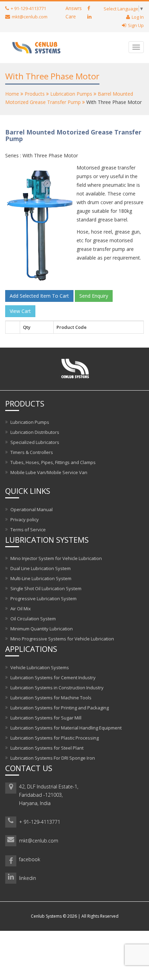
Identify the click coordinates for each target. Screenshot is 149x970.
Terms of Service (28, 529)
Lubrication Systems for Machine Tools (50, 697)
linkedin (27, 878)
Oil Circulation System (33, 618)
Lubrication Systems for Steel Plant (47, 748)
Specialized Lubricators (34, 442)
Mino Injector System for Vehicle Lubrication (56, 558)
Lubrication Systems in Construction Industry (57, 687)
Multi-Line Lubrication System (40, 578)
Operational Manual (31, 509)
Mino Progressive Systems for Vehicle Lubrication (62, 639)
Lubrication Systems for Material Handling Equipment (66, 728)
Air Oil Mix (20, 608)
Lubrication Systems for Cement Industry (53, 677)
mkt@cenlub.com (38, 840)
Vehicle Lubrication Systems (39, 667)
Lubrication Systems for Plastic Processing (54, 738)
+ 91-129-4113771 (39, 822)
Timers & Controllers (31, 452)
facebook (29, 859)
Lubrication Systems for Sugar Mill (45, 718)
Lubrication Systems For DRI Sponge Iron (52, 758)
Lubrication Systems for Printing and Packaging (59, 708)
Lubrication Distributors (34, 432)
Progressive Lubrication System (43, 598)
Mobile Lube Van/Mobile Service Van (48, 472)
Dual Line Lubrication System (40, 568)
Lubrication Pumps (71, 93)
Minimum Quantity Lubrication (41, 629)
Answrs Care (73, 12)
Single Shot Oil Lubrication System (45, 588)
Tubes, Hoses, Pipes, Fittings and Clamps (53, 462)
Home (12, 93)
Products (35, 93)
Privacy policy (24, 519)
